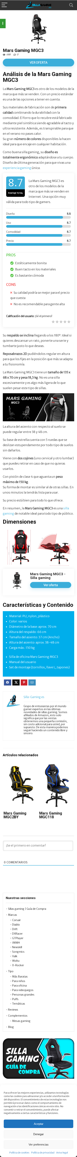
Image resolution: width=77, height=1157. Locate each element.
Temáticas (18, 1003)
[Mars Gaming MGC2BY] (21, 766)
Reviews (13, 1009)
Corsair (16, 920)
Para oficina (19, 985)
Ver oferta (38, 62)
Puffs (15, 999)
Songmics (18, 951)
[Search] (71, 5)
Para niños (18, 981)
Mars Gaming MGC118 (50, 815)
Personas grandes (23, 994)
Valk (14, 956)
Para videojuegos (22, 990)
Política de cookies (19, 1152)
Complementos (17, 1015)
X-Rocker (18, 965)
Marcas (12, 915)
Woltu (15, 960)
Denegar (38, 1134)
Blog (11, 1027)
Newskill (17, 947)
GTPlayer (17, 938)
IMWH (16, 942)
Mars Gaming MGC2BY (15, 815)
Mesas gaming (21, 1021)
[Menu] (4, 5)
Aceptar (38, 1123)
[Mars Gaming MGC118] (56, 766)
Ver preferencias (39, 1144)
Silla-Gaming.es (34, 697)
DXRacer (17, 933)
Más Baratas (20, 976)
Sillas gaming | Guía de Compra (27, 909)
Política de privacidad (42, 1152)
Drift (15, 929)
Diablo (16, 924)
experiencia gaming (17, 168)
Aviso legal (62, 1152)
